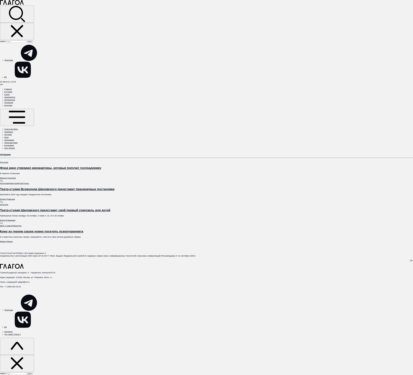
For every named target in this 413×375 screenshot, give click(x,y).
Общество (17, 226)
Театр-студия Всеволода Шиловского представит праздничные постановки (57, 189)
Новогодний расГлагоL (19, 183)
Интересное (9, 100)
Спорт (7, 95)
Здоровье (8, 132)
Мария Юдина (6, 241)
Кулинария (9, 145)
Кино (6, 137)
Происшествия (11, 143)
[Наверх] (17, 346)
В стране (8, 92)
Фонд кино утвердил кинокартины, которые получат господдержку (50, 168)
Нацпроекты (9, 97)
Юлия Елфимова (7, 220)
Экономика (9, 140)
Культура (8, 105)
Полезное (8, 103)
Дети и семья (6, 226)
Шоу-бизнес (9, 148)
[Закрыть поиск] (17, 31)
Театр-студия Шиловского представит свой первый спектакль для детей (55, 210)
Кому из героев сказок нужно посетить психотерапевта (41, 231)
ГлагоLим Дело (11, 129)
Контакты (8, 332)
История (8, 135)
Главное (8, 89)
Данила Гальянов (8, 178)
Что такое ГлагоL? (12, 334)
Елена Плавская (7, 199)
